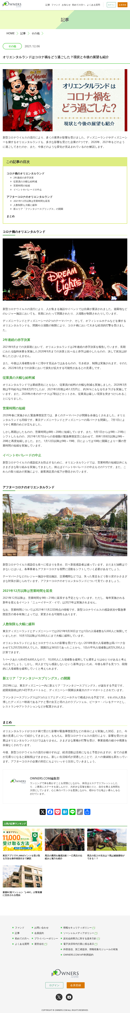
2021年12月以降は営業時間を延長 (31, 200)
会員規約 (39, 933)
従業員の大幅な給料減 (25, 181)
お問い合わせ (41, 927)
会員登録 (75, 985)
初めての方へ (78, 4)
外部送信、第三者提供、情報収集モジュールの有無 (90, 949)
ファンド (55, 4)
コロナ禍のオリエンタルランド (26, 173)
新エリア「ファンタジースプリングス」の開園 (38, 208)
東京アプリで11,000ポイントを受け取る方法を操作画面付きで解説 (21, 857)
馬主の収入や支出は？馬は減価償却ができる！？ (106, 857)
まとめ (11, 216)
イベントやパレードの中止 (27, 189)
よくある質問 (93, 4)
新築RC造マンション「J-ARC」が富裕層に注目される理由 (22, 894)
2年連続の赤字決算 (23, 177)
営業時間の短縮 (21, 185)
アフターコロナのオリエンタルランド (30, 197)
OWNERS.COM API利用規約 (78, 954)
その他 (35, 33)
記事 (48, 4)
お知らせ (66, 4)
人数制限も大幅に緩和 (25, 205)
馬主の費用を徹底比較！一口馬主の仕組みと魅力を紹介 (63, 857)
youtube (69, 997)
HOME (10, 33)
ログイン (54, 985)
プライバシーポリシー (46, 938)
